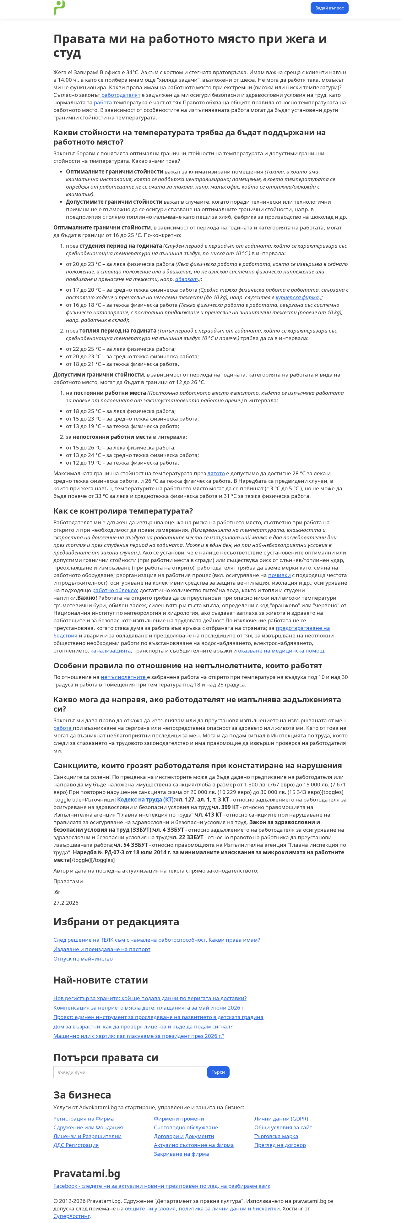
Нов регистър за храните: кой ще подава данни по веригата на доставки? (150, 998)
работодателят (120, 94)
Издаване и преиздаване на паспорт (101, 949)
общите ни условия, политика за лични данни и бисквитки (202, 1208)
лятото (216, 473)
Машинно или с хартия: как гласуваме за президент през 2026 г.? (138, 1035)
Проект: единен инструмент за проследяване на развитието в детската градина (158, 1017)
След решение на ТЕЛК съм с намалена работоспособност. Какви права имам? (156, 939)
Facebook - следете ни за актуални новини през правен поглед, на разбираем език (161, 1185)
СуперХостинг (71, 1216)
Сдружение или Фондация (88, 1127)
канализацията (110, 650)
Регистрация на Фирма (83, 1118)
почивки (279, 575)
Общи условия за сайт (283, 1127)
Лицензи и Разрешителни (87, 1136)
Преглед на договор (280, 1145)
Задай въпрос (329, 7)
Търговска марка (276, 1136)
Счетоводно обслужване (186, 1127)
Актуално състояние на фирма (194, 1145)
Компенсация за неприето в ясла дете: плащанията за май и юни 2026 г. (149, 1007)
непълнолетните (124, 676)
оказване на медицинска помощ (281, 650)
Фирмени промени (179, 1118)
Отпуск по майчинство (83, 958)
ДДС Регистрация (76, 1145)
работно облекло (114, 590)
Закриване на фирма (181, 1153)
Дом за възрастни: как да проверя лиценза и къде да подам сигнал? (142, 1026)
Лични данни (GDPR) (281, 1118)
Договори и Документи (184, 1136)
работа (103, 102)
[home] (59, 8)
